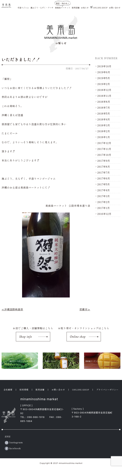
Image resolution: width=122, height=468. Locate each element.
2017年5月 (103, 184)
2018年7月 (103, 107)
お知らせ (85, 7)
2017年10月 (104, 155)
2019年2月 (103, 84)
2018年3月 (103, 125)
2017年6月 (103, 178)
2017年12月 (104, 143)
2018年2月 (103, 131)
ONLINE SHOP (100, 7)
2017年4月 (103, 190)
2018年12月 (104, 90)
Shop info (25, 336)
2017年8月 (103, 166)
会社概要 (7, 389)
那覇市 (83, 309)
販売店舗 (75, 7)
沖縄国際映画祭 (13, 309)
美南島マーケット (62, 7)
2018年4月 (103, 119)
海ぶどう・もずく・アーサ (41, 7)
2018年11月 (104, 96)
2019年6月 (103, 72)
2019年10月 (104, 66)
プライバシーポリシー (107, 389)
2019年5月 (103, 78)
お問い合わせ (114, 7)
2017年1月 (103, 208)
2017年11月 (104, 149)
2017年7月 (103, 172)
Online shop (77, 336)
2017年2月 (103, 202)
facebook (14, 448)
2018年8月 (103, 102)
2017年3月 (103, 196)
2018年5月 (103, 113)
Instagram (15, 442)
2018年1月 (103, 137)
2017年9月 (103, 161)
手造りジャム (23, 7)
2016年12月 (104, 214)
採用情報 (24, 389)
